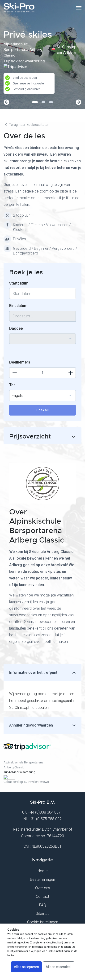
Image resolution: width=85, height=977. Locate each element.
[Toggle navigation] (78, 8)
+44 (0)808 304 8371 (45, 812)
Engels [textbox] (17, 395)
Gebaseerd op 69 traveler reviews (26, 782)
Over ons (42, 888)
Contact (42, 896)
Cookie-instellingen (42, 922)
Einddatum (18, 305)
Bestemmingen (42, 879)
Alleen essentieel (58, 967)
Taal (13, 385)
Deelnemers (19, 362)
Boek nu (42, 410)
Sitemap (43, 913)
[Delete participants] (14, 372)
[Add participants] (70, 372)
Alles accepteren (26, 967)
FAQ (42, 905)
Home (43, 871)
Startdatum (18, 283)
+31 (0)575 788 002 (45, 819)
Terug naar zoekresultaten (28, 125)
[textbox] (42, 335)
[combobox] (42, 338)
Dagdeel (16, 328)
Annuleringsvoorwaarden (31, 725)
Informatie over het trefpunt (33, 672)
